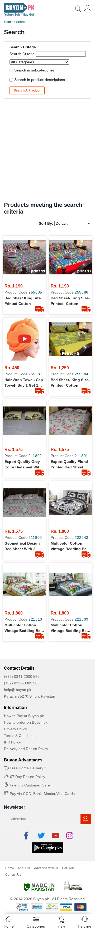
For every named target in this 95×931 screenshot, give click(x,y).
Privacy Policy (15, 729)
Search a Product (27, 90)
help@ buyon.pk (17, 690)
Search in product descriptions (39, 80)
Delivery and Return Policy (26, 749)
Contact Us (13, 874)
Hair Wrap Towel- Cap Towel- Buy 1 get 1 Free (23, 383)
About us (24, 868)
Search (21, 22)
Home (8, 22)
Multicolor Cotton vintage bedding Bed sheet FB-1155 (70, 628)
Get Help (68, 868)
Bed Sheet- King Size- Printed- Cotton (70, 301)
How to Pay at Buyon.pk (24, 716)
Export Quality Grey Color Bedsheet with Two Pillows (23, 464)
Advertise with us (46, 868)
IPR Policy (12, 742)
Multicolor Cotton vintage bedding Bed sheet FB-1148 (70, 546)
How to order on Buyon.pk (26, 722)
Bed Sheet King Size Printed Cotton (22, 301)
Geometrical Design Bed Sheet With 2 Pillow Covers (22, 546)
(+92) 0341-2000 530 (22, 676)
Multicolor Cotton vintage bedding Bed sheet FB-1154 (23, 628)
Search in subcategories (34, 70)
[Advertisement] (47, 151)
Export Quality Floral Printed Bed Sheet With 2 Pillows (69, 464)
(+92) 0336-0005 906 (22, 683)
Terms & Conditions (20, 735)
